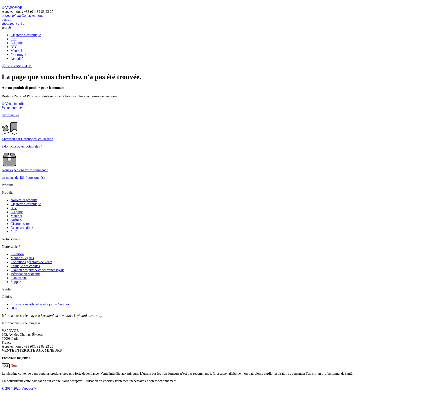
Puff (13, 39)
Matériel (16, 51)
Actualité (17, 58)
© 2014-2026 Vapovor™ (19, 388)
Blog (14, 308)
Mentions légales (22, 258)
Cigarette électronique (26, 35)
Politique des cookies (25, 266)
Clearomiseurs (20, 224)
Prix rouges (18, 55)
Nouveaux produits (24, 200)
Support (16, 282)
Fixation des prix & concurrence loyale (37, 270)
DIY (14, 47)
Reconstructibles (22, 228)
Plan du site (19, 278)
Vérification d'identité (25, 274)
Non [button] (14, 365)
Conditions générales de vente (31, 262)
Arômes (16, 220)
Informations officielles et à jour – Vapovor (40, 304)
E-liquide (17, 43)
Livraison (17, 254)
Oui (6, 365)
